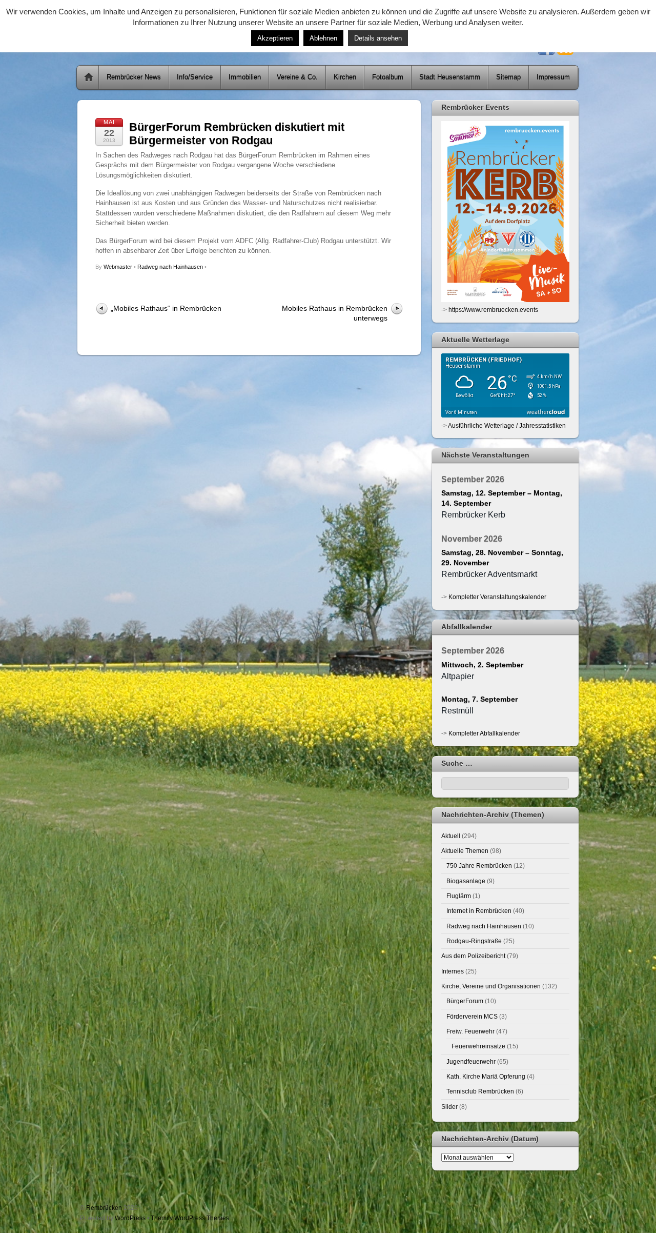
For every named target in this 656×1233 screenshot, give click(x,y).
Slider (449, 1106)
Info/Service (195, 77)
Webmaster (118, 267)
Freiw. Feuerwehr (470, 1031)
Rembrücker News (134, 77)
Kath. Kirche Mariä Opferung (485, 1076)
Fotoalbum (387, 77)
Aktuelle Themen (464, 850)
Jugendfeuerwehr (471, 1061)
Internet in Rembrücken (478, 910)
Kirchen (345, 77)
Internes (452, 971)
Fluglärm (458, 895)
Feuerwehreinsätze (478, 1046)
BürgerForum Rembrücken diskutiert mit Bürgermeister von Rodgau (236, 134)
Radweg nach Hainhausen (170, 267)
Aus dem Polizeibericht (473, 955)
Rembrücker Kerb (473, 514)
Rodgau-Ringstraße (474, 941)
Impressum (553, 77)
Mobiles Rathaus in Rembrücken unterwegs (334, 313)
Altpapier (457, 676)
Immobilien (245, 77)
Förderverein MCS (472, 1016)
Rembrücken (104, 1207)
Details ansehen (378, 38)
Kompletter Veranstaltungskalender (497, 596)
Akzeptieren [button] (275, 38)
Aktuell (450, 835)
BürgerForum (464, 1001)
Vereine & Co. (297, 77)
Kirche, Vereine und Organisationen (491, 986)
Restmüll (457, 710)
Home (88, 77)
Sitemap (508, 77)
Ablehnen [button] (323, 38)
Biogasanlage (465, 881)
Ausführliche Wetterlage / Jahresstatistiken (507, 425)
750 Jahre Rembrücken (479, 865)
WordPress (130, 1218)
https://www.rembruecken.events (493, 309)
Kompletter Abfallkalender (484, 733)
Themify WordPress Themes (190, 1218)
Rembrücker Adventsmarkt (489, 574)
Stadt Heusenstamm (449, 77)
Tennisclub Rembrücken (480, 1091)
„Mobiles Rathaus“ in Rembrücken (166, 308)
